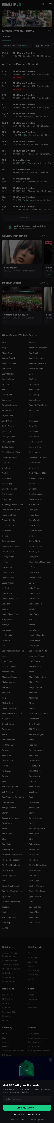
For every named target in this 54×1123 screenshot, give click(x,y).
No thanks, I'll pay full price (27, 1114)
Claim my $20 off (25, 1108)
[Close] (50, 1060)
